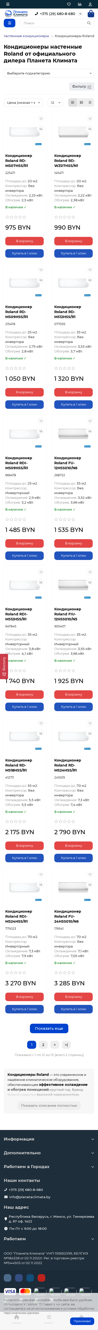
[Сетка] (72, 102)
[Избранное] (69, 4)
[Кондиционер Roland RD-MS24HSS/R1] (73, 736)
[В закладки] (41, 119)
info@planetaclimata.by (29, 1197)
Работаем (15, 1238)
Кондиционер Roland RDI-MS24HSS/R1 (18, 916)
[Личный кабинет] (90, 4)
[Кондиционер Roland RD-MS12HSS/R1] (73, 283)
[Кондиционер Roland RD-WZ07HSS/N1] (73, 132)
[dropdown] (8, 4)
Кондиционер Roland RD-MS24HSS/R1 (67, 765)
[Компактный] (90, 102)
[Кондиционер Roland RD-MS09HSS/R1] (24, 283)
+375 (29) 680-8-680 (57, 14)
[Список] (81, 102)
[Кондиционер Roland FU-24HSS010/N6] (73, 887)
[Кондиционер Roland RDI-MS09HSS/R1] (24, 434)
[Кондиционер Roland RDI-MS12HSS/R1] (24, 585)
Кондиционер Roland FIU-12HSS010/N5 (67, 614)
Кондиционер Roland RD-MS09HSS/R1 (18, 312)
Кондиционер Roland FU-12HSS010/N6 (67, 463)
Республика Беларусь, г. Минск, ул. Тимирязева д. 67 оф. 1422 (51, 1218)
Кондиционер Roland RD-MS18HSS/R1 (18, 765)
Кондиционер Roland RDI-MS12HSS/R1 (18, 614)
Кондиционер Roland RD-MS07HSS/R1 (18, 160)
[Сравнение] (80, 4)
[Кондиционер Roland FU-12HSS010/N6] (73, 434)
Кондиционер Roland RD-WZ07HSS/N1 (67, 160)
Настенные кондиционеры (26, 36)
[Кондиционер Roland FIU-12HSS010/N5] (73, 585)
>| (66, 1044)
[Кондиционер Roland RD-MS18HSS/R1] (24, 736)
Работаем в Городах (27, 1166)
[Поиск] (89, 23)
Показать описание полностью (49, 1105)
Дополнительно (22, 1152)
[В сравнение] (41, 129)
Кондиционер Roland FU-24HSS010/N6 (67, 916)
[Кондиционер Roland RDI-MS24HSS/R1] (24, 887)
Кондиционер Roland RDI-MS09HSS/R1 (18, 463)
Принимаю (82, 1321)
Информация (19, 1139)
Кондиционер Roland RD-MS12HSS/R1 (67, 312)
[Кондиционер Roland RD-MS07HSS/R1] (24, 132)
